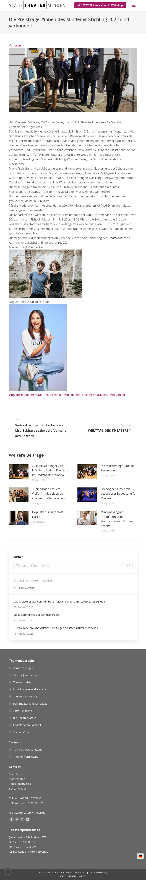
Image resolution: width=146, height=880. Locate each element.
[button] (8, 872)
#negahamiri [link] (118, 395)
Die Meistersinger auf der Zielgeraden (118, 468)
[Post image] (18, 471)
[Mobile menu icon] (133, 5)
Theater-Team (22, 732)
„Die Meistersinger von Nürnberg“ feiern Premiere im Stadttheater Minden (50, 470)
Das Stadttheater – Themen (34, 580)
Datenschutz (80, 872)
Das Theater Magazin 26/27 (30, 703)
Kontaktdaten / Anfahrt (27, 725)
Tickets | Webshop (25, 675)
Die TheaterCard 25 (25, 718)
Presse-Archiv (26, 587)
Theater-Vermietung (25, 756)
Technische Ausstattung (27, 749)
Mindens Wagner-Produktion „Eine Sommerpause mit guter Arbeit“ (117, 519)
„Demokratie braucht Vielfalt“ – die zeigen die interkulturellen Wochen (48, 493)
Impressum (66, 872)
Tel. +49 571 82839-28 (23, 858)
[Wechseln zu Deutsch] (140, 856)
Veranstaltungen (23, 668)
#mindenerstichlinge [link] (78, 395)
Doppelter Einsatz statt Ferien (47, 514)
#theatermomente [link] (21, 395)
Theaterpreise (22, 682)
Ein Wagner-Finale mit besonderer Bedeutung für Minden (119, 493)
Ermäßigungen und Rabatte (29, 689)
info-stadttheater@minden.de (27, 812)
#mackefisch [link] (101, 395)
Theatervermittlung (25, 696)
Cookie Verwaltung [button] (98, 872)
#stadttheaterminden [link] (49, 395)
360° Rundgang (22, 710)
